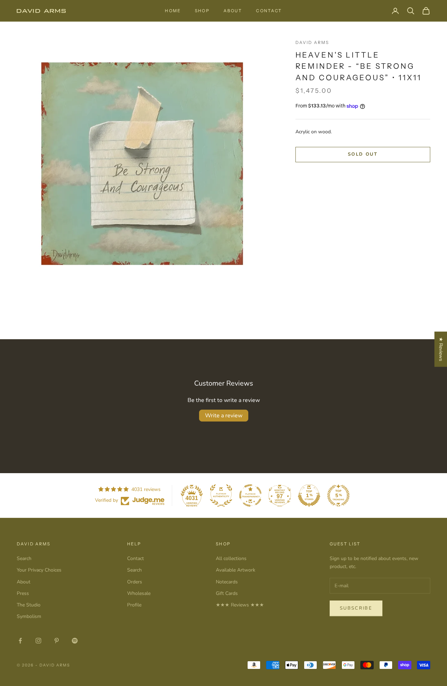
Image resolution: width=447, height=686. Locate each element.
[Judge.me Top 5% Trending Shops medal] (338, 495)
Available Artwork (235, 570)
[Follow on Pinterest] (56, 640)
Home (173, 10)
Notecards (227, 582)
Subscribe (356, 608)
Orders (134, 582)
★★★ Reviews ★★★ (240, 605)
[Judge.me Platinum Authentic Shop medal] (221, 495)
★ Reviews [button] (441, 349)
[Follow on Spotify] (74, 640)
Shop (202, 10)
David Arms (312, 42)
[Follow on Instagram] (38, 640)
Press (23, 593)
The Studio (29, 605)
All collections (231, 558)
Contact (269, 10)
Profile (134, 605)
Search (24, 558)
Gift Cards (227, 593)
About (233, 10)
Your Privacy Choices (39, 570)
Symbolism (29, 616)
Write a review (223, 415)
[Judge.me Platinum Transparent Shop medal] (250, 495)
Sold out (363, 154)
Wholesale (139, 593)
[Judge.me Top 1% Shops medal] (309, 495)
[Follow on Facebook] (20, 640)
